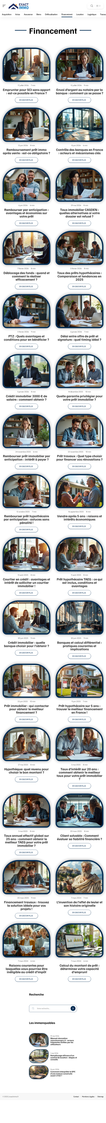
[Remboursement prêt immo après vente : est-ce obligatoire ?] (26, 124)
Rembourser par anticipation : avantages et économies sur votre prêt (26, 213)
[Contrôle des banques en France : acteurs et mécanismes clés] (79, 124)
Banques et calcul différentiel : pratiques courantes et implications (79, 645)
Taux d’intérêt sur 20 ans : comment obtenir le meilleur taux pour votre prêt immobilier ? (79, 774)
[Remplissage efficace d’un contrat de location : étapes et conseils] (38, 1056)
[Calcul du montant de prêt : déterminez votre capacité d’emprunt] (79, 940)
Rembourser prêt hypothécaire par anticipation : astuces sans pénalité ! (26, 519)
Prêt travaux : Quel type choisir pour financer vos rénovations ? (79, 457)
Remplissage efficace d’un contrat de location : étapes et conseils (63, 1057)
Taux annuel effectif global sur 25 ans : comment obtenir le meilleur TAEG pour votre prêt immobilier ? (26, 840)
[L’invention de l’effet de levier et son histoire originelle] (79, 877)
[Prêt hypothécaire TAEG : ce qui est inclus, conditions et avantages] (79, 554)
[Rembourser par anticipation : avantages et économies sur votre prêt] (26, 184)
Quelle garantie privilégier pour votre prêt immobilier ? (79, 397)
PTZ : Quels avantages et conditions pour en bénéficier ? (26, 337)
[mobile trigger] (5, 6)
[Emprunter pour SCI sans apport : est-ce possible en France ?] (26, 64)
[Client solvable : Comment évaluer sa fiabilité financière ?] (79, 810)
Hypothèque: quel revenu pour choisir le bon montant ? (26, 770)
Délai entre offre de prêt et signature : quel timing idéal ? (79, 337)
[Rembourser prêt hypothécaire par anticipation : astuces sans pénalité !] (26, 491)
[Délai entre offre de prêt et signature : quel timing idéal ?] (79, 311)
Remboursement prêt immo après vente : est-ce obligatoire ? (26, 151)
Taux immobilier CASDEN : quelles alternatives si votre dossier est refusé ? (79, 213)
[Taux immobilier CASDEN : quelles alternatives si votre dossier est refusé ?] (79, 184)
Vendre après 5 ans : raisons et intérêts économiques (79, 517)
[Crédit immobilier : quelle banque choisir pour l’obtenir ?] (26, 617)
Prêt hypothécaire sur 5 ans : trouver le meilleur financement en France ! (79, 709)
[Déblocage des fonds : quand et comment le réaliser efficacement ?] (26, 248)
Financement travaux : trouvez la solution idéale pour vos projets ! (26, 905)
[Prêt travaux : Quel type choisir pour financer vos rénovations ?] (79, 431)
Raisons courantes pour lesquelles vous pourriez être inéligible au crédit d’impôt (26, 968)
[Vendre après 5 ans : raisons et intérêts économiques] (79, 491)
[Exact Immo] (18, 6)
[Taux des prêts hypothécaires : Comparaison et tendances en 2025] (79, 248)
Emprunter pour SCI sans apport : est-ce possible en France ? (26, 91)
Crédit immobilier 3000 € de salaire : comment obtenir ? (26, 397)
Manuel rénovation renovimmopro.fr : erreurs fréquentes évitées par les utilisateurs (62, 1041)
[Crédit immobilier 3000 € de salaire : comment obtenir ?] (26, 371)
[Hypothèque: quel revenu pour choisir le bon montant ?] (26, 744)
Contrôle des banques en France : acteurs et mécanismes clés (79, 151)
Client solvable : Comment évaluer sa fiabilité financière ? (79, 837)
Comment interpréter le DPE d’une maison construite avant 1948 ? (62, 1073)
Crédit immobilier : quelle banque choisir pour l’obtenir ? (26, 644)
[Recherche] (92, 6)
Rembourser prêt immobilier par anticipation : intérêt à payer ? (26, 457)
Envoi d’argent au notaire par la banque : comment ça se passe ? (79, 91)
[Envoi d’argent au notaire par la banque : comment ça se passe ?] (79, 64)
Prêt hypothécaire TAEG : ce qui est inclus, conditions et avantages (79, 582)
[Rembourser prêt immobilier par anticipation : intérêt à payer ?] (26, 431)
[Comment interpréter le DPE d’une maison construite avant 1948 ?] (38, 1072)
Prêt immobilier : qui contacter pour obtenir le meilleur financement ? (26, 709)
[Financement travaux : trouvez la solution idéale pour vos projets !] (26, 877)
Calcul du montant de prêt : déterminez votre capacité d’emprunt (80, 968)
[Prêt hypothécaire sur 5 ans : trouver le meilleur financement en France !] (79, 681)
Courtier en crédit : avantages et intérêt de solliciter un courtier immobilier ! (26, 582)
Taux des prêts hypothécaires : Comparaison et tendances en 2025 (79, 276)
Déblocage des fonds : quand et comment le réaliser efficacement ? (26, 276)
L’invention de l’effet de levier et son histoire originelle (80, 903)
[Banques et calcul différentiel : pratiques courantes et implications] (79, 617)
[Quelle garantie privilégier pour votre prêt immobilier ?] (79, 371)
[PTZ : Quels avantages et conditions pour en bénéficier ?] (26, 311)
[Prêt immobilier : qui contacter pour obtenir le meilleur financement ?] (26, 681)
